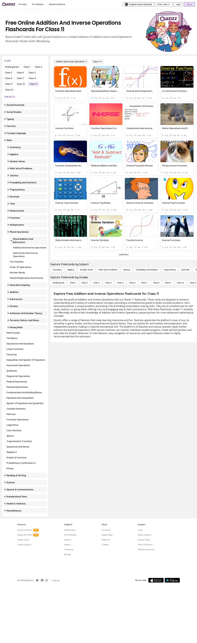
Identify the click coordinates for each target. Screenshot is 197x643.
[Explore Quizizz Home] (8, 4)
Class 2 (38, 66)
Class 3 (8, 72)
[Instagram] (46, 580)
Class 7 (20, 78)
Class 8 (32, 78)
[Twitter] (37, 580)
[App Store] (156, 580)
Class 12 (9, 89)
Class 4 (20, 72)
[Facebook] (42, 580)
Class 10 (21, 84)
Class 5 (32, 72)
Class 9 (8, 84)
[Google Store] (172, 580)
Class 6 (8, 78)
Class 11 (33, 84)
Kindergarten (12, 66)
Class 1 (27, 66)
